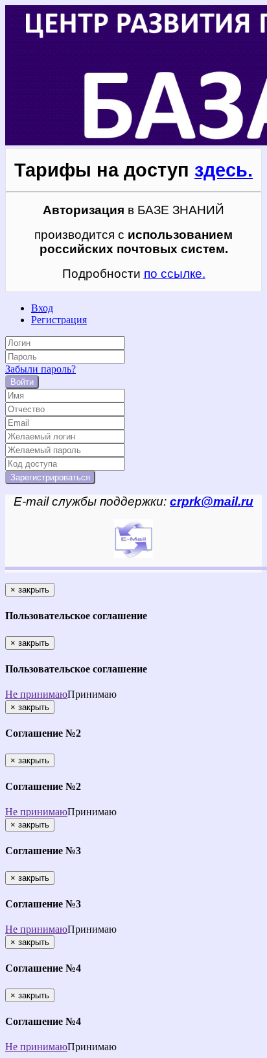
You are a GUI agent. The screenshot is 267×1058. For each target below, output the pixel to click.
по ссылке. (174, 273)
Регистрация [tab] (59, 319)
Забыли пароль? (40, 369)
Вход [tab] (42, 308)
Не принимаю (36, 694)
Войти (22, 382)
